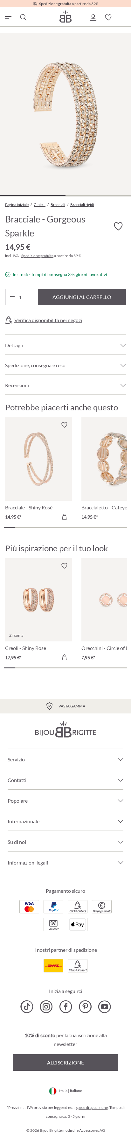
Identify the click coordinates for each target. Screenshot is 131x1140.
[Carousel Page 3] (32, 527)
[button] (92, 17)
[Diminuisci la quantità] (12, 297)
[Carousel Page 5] (54, 527)
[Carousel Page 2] (20, 527)
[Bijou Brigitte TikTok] (27, 1006)
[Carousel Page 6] (65, 527)
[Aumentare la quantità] (28, 297)
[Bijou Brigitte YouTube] (104, 1006)
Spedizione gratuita (37, 255)
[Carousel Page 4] (43, 527)
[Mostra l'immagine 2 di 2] (98, 195)
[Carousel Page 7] (76, 527)
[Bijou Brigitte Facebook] (66, 1006)
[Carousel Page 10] (110, 527)
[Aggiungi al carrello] (64, 516)
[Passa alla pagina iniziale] (65, 16)
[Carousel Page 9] (99, 527)
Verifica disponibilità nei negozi (48, 320)
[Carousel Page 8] (87, 527)
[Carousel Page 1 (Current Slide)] (9, 527)
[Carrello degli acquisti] (123, 17)
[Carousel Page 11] (121, 527)
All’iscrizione (65, 1062)
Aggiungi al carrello (81, 297)
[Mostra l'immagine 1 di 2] (33, 195)
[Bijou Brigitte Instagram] (46, 1006)
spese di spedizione (92, 1107)
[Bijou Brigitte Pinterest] (85, 1006)
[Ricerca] (23, 17)
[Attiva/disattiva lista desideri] (118, 226)
